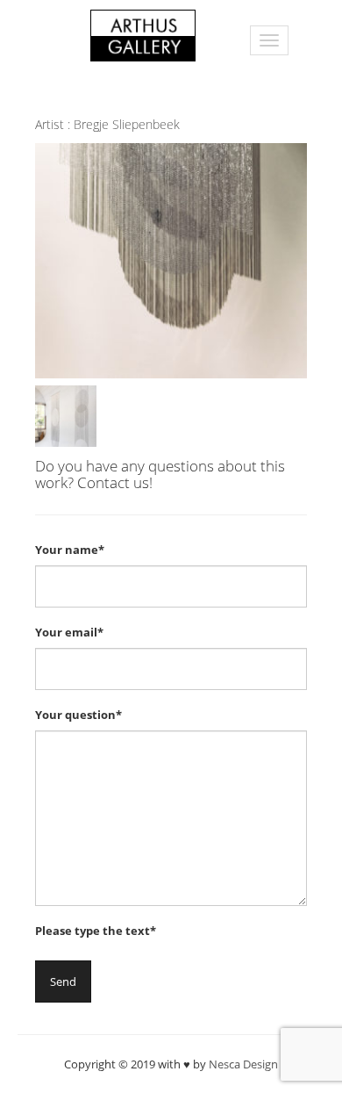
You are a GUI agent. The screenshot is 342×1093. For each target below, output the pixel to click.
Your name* (69, 549)
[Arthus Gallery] (143, 33)
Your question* (78, 715)
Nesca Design (243, 1064)
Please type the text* (95, 930)
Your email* (69, 632)
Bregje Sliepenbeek (127, 124)
